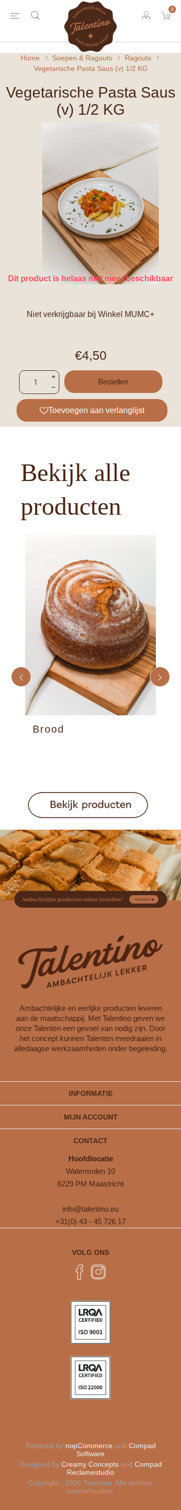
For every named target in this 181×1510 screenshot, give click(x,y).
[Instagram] (98, 1272)
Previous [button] (21, 677)
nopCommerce (89, 1446)
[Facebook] (79, 1272)
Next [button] (160, 677)
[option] (90, 677)
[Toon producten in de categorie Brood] (90, 625)
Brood (48, 729)
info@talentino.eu (90, 1209)
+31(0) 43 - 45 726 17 (90, 1221)
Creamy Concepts (90, 1464)
